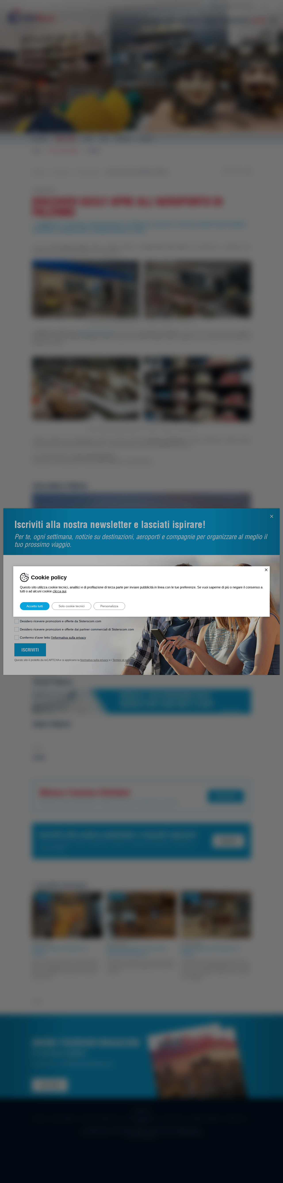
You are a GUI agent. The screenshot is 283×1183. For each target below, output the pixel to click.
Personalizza (109, 606)
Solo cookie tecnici (71, 606)
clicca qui (59, 591)
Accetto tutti (35, 606)
